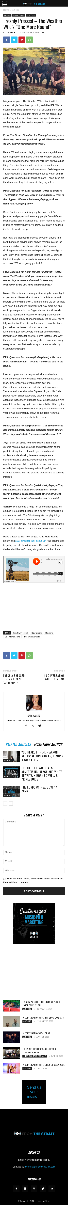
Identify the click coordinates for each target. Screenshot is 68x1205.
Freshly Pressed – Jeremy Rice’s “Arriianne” (15, 679)
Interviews (31, 15)
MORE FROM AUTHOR (48, 744)
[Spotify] (34, 1189)
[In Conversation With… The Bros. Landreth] (11, 1021)
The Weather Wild (32, 636)
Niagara (49, 633)
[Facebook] (6, 40)
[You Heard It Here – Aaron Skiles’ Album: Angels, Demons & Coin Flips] (11, 756)
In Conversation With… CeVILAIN (54, 677)
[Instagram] (34, 726)
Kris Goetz (12, 32)
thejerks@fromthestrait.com (40, 1166)
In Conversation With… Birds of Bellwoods (43, 1064)
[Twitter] (14, 40)
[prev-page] (5, 803)
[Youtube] (52, 1189)
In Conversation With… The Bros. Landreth (43, 1017)
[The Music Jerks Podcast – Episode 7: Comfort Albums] (11, 1053)
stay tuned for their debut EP (30, 540)
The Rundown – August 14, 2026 (39, 789)
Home (6, 10)
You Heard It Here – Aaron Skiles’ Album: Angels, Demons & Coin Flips (42, 756)
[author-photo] (34, 711)
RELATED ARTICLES (18, 744)
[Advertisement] (34, 604)
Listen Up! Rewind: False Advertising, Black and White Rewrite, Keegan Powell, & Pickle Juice (41, 773)
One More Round (12, 636)
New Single (37, 633)
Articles (15, 10)
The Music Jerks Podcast (34, 1056)
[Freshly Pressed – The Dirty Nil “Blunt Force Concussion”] (11, 1006)
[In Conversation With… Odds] (11, 1037)
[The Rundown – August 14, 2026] (11, 791)
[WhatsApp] (29, 40)
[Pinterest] (21, 40)
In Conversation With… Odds (36, 1033)
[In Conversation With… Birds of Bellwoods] (11, 1068)
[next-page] (11, 803)
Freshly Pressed (18, 15)
